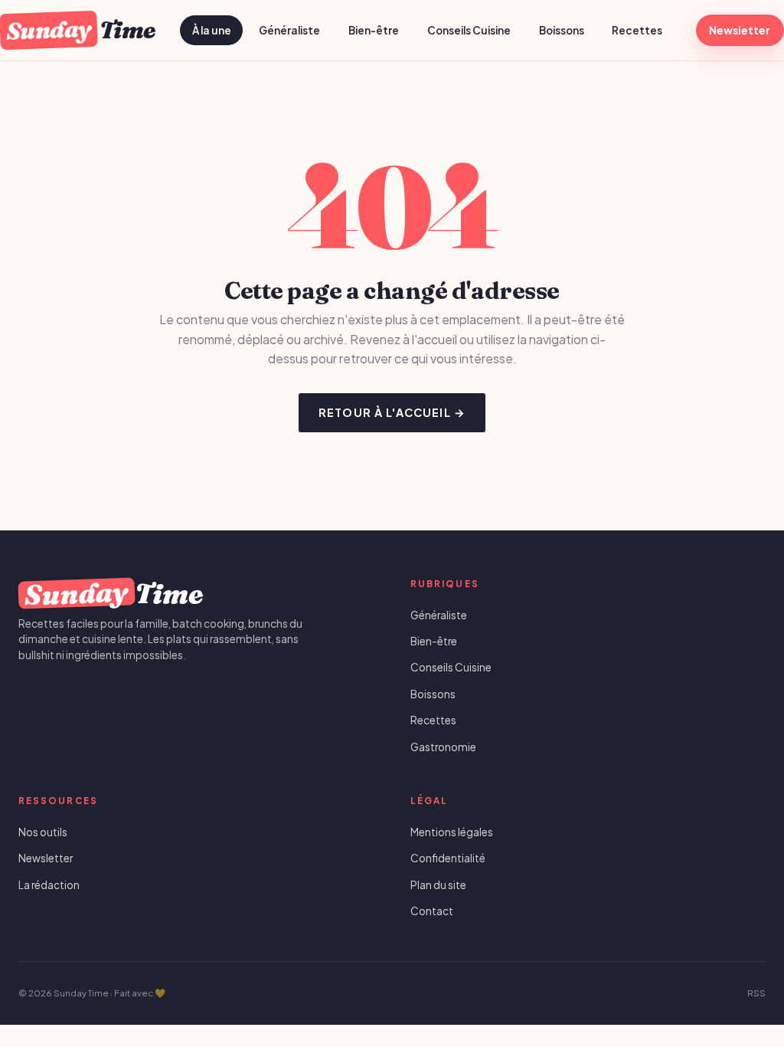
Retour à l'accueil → (392, 412)
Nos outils (42, 832)
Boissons (561, 30)
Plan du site (438, 884)
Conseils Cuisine (469, 30)
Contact (431, 910)
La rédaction (49, 884)
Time (80, 30)
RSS (756, 993)
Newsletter (739, 30)
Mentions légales (451, 832)
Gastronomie (443, 746)
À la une (211, 30)
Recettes (637, 30)
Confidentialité (447, 858)
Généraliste (289, 30)
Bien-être (373, 30)
